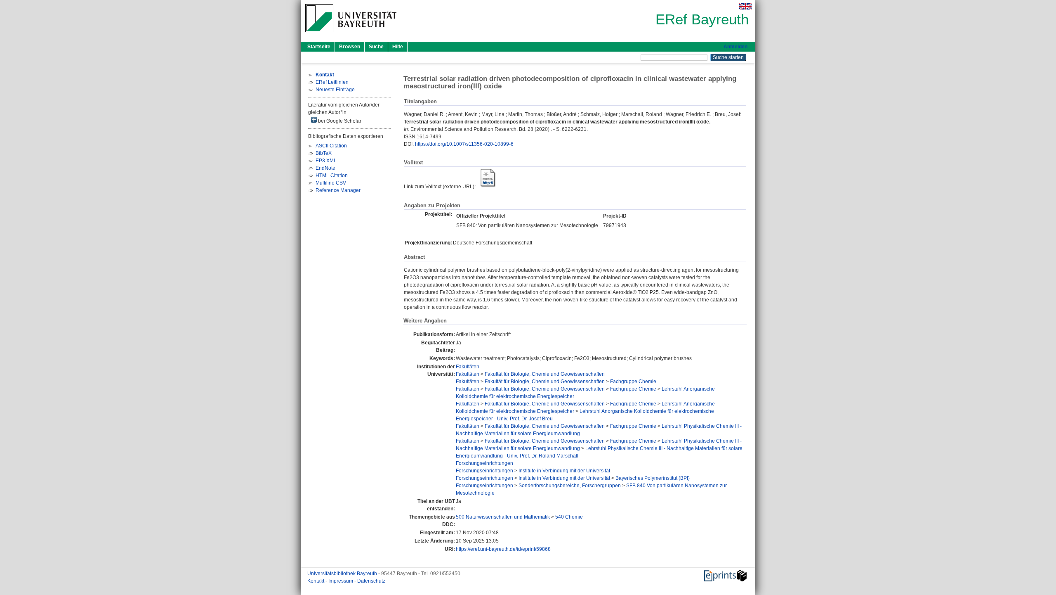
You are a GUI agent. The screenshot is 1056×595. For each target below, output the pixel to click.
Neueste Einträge (335, 89)
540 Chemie (569, 517)
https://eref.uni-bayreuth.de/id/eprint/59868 (503, 549)
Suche (376, 47)
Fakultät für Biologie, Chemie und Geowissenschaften (545, 374)
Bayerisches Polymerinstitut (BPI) (652, 478)
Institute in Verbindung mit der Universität (564, 471)
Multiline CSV (331, 183)
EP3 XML (326, 161)
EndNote (325, 168)
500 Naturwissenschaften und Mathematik (503, 517)
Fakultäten (467, 367)
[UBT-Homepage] (351, 35)
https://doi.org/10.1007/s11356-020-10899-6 (464, 144)
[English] (745, 6)
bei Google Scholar (339, 121)
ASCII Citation (331, 146)
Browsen (349, 47)
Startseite (318, 47)
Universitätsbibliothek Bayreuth (342, 573)
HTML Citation (332, 175)
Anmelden (735, 47)
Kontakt (316, 581)
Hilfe (397, 47)
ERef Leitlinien (332, 82)
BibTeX (324, 153)
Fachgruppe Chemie (633, 381)
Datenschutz (371, 581)
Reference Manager (338, 190)
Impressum (341, 581)
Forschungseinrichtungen (484, 463)
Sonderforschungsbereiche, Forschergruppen (570, 485)
